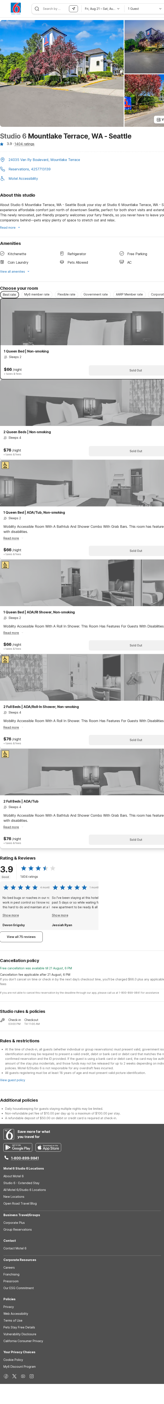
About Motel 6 (13, 1176)
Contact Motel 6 (14, 1248)
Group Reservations (17, 1229)
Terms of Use (12, 1320)
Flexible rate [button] (66, 294)
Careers (9, 1267)
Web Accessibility (15, 1313)
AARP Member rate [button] (129, 294)
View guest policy (12, 1080)
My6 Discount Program (19, 1366)
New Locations (13, 1196)
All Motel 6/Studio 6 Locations (24, 1190)
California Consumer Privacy (23, 1341)
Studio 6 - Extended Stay (21, 1183)
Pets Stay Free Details (19, 1327)
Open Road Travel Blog (20, 1203)
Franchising (11, 1274)
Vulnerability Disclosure (19, 1334)
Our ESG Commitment (18, 1288)
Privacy (8, 1307)
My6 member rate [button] (37, 294)
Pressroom (11, 1281)
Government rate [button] (95, 294)
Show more (11, 915)
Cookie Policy (13, 1360)
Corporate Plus (14, 1222)
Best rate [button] (9, 294)
